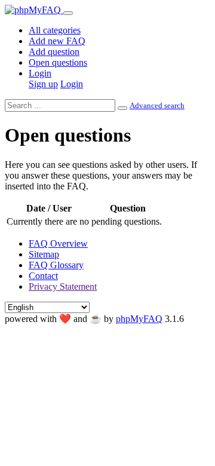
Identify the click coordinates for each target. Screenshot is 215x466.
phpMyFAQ (139, 319)
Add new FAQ (57, 41)
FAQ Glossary (56, 265)
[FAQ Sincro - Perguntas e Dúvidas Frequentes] (34, 10)
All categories (55, 30)
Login (40, 73)
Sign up (43, 84)
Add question (54, 52)
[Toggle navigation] (68, 13)
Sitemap (44, 254)
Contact (43, 276)
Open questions (58, 62)
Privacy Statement (63, 286)
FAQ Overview (58, 243)
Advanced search (157, 105)
